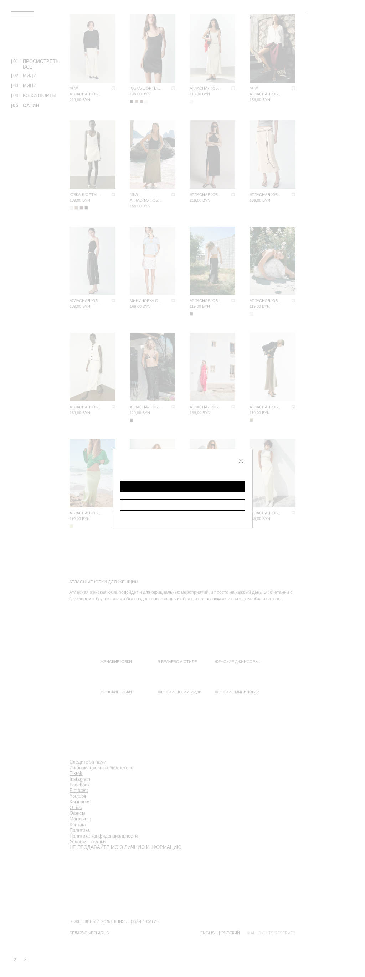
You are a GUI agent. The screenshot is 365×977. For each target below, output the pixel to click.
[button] (182, 486)
